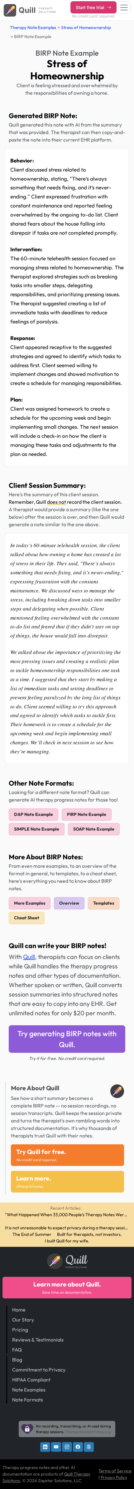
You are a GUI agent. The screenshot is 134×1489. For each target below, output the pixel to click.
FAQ (17, 1350)
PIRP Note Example (86, 814)
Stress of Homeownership (86, 27)
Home (19, 1310)
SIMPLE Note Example (36, 829)
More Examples (29, 903)
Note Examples (28, 1390)
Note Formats (27, 1400)
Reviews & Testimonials (38, 1340)
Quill (29, 957)
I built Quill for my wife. (67, 1241)
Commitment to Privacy (38, 1370)
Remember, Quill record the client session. (65, 502)
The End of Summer (31, 1234)
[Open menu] (124, 7)
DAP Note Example (33, 814)
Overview (69, 903)
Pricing (20, 1330)
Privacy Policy (114, 1477)
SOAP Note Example (93, 829)
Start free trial (91, 7)
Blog (17, 1360)
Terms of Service (115, 1471)
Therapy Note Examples (33, 27)
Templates (103, 903)
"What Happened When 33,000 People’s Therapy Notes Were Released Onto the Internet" (67, 1214)
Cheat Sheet (26, 918)
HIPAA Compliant (31, 1380)
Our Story (23, 1320)
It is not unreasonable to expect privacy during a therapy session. (67, 1228)
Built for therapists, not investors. (89, 1234)
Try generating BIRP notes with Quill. (67, 1039)
